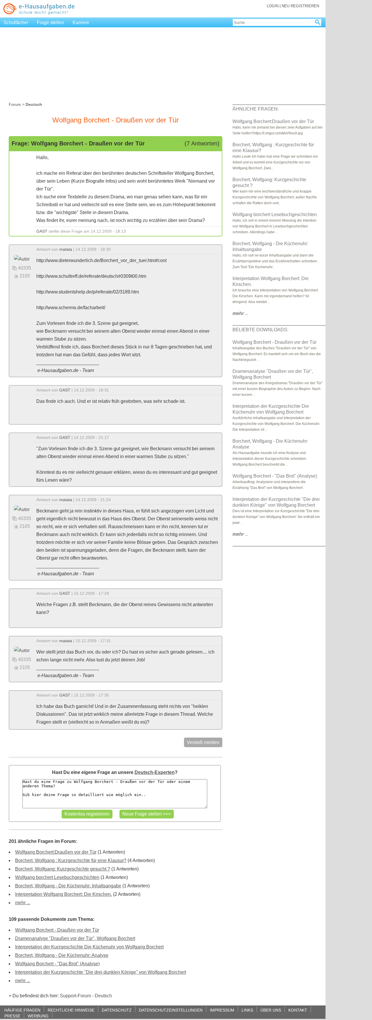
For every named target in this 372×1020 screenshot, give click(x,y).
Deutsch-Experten (155, 772)
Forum (15, 104)
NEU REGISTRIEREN (300, 6)
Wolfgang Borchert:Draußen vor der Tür (55, 852)
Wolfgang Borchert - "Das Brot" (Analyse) (57, 963)
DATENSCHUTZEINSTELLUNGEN (171, 1010)
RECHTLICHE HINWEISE (71, 1010)
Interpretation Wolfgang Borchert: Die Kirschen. (63, 894)
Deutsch (103, 995)
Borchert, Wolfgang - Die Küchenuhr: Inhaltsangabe (68, 885)
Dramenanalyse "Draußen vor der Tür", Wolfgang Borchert (75, 938)
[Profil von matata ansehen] (22, 258)
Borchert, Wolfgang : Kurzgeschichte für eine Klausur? (70, 860)
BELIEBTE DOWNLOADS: (260, 329)
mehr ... (22, 902)
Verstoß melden (203, 742)
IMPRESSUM (222, 1010)
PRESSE (12, 1016)
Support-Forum (75, 995)
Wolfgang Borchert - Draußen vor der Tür (57, 930)
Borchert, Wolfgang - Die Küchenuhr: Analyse (61, 955)
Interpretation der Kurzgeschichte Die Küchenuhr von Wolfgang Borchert (89, 946)
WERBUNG (38, 1016)
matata (65, 249)
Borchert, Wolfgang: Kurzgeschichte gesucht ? (62, 868)
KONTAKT (297, 1010)
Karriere (81, 22)
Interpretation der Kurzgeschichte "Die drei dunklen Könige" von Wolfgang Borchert (100, 972)
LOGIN (272, 6)
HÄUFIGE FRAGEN (22, 1010)
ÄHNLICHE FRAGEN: (256, 108)
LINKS (247, 1010)
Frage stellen (50, 22)
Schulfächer (15, 22)
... (240, 313)
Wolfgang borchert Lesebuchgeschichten (57, 877)
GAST (41, 231)
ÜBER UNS (270, 1010)
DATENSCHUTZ (117, 1010)
